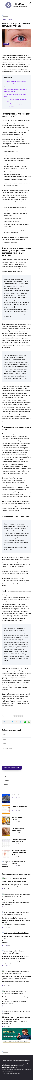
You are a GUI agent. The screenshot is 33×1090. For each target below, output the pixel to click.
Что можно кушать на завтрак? (18, 818)
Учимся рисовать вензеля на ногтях (14, 882)
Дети (4, 776)
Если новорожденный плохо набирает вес (19, 840)
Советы (6, 43)
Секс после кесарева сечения (18, 862)
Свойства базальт (17, 795)
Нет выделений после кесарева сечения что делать (19, 852)
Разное (5, 784)
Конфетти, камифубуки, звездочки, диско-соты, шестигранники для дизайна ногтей (16, 920)
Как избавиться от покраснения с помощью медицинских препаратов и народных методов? (16, 89)
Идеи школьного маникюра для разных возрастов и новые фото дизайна (15, 957)
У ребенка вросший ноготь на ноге (18, 829)
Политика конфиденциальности (11, 1073)
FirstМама (19, 4)
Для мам (6, 780)
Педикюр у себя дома (9, 900)
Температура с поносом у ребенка (19, 807)
